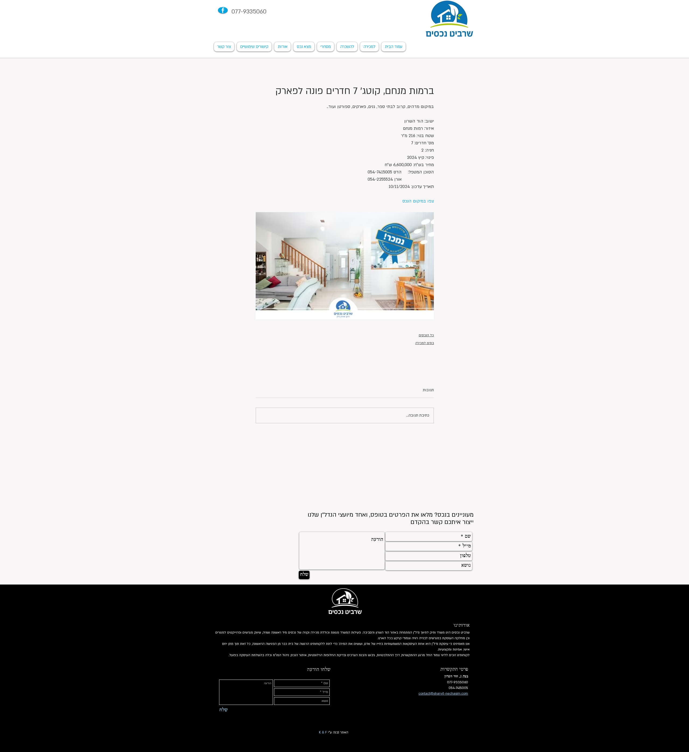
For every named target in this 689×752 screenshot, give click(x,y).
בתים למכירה (424, 343)
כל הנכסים (426, 335)
